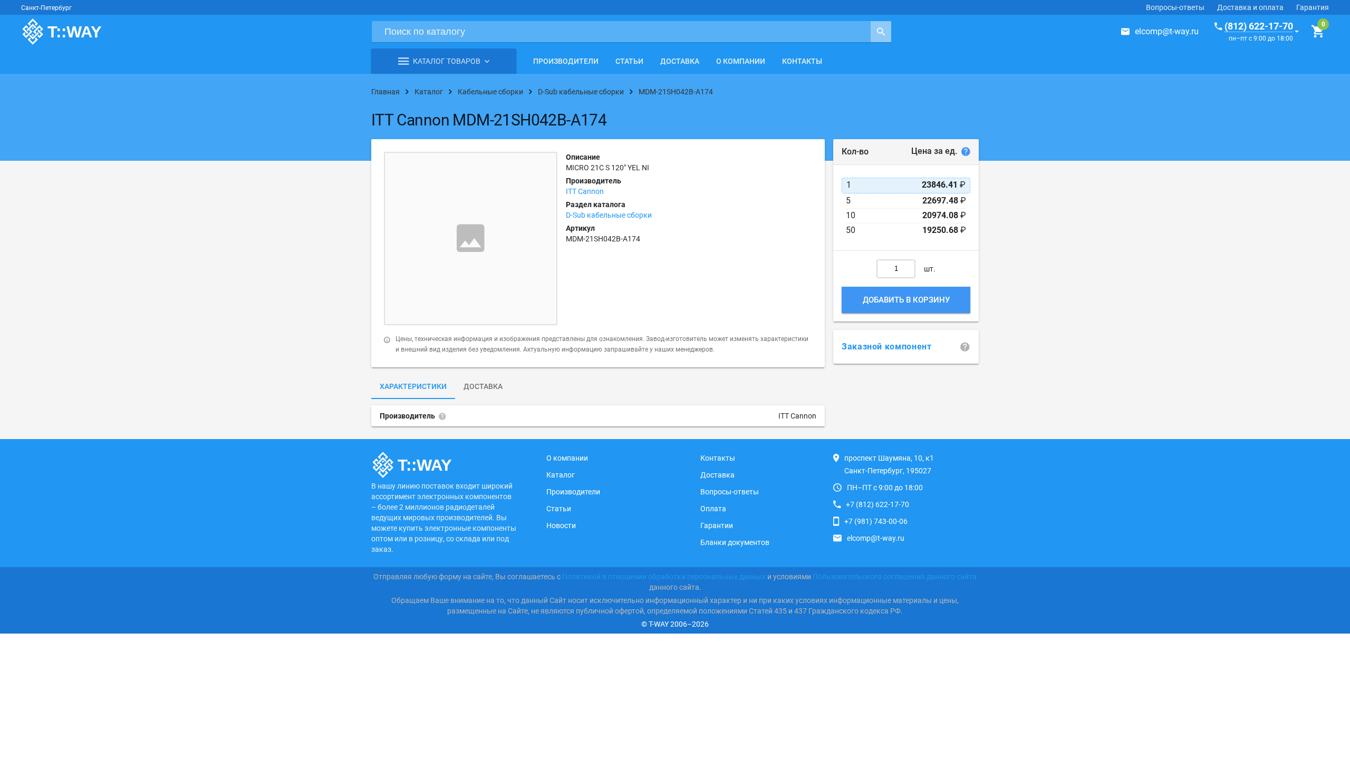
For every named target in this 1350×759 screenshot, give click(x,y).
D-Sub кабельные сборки (609, 215)
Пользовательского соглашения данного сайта (895, 576)
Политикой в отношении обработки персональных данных (664, 576)
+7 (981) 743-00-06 (876, 521)
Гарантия (1312, 7)
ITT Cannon (585, 191)
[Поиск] (881, 31)
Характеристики (413, 386)
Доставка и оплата (1250, 7)
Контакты (802, 61)
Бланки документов (734, 542)
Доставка (679, 61)
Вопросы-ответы (1175, 7)
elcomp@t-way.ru (1167, 31)
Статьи (629, 61)
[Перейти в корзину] (1318, 31)
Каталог (560, 475)
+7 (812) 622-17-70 (877, 504)
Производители (566, 61)
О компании (740, 61)
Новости (561, 525)
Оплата (713, 508)
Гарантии (716, 525)
